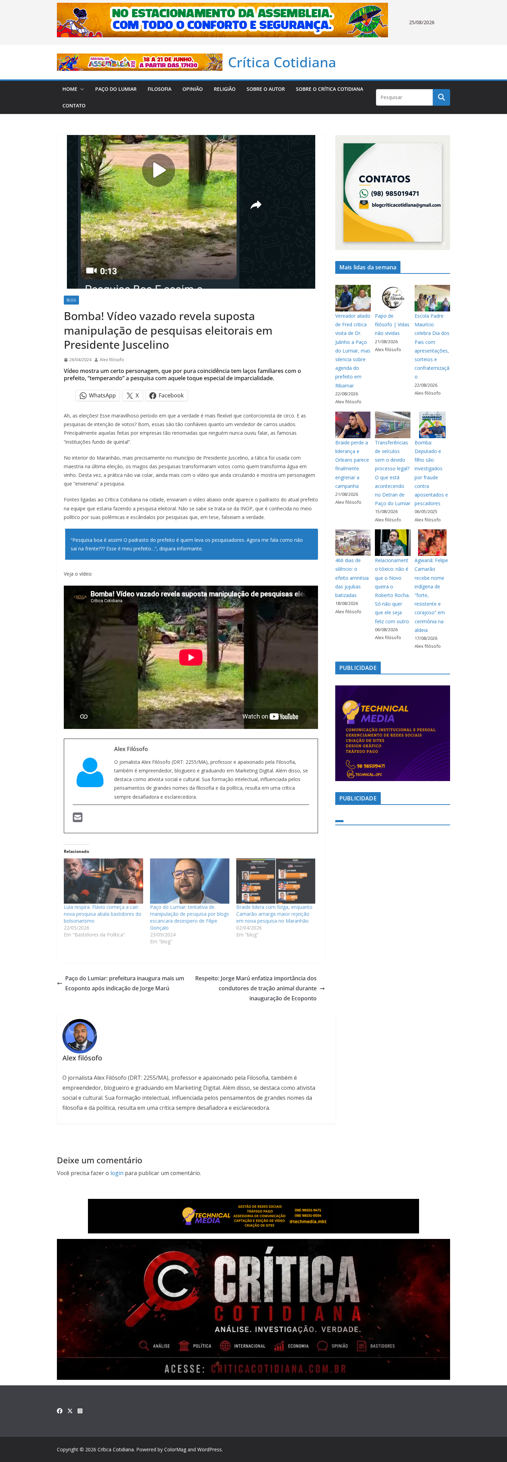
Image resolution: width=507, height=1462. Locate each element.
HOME (69, 89)
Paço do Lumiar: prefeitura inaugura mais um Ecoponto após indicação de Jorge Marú (124, 983)
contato (74, 105)
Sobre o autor (266, 89)
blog (71, 300)
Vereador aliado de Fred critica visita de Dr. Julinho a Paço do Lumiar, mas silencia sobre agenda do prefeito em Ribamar (352, 350)
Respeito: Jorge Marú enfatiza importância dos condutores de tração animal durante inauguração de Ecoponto (256, 988)
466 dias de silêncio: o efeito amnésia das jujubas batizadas (352, 577)
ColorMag (175, 1449)
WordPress (209, 1449)
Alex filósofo (112, 360)
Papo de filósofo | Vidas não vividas (392, 324)
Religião (225, 89)
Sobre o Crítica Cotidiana (329, 89)
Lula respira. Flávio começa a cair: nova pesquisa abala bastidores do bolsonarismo (102, 914)
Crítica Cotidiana (282, 61)
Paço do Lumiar (116, 89)
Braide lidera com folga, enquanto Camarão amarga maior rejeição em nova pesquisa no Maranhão (274, 914)
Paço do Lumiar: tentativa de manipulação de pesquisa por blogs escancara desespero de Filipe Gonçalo (189, 917)
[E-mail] (77, 818)
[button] (80, 89)
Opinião (192, 89)
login (116, 1173)
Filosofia (159, 89)
